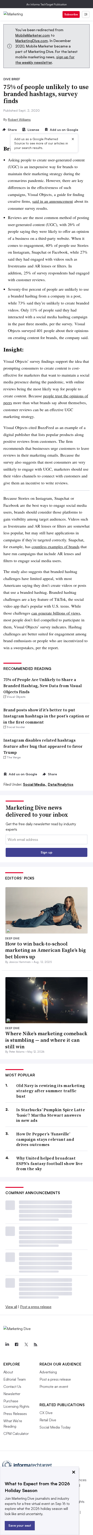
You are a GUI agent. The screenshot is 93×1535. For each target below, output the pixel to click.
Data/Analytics (60, 784)
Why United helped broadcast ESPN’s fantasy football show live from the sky (49, 1163)
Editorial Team (14, 1379)
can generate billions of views (55, 613)
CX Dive (46, 1412)
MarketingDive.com (31, 40)
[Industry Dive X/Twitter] (26, 1344)
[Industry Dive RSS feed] (35, 1344)
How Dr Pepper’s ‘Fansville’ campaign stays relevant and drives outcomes (45, 1139)
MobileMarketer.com (32, 35)
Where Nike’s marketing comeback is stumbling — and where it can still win (46, 1040)
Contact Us (12, 1386)
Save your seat (19, 1525)
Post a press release (35, 1306)
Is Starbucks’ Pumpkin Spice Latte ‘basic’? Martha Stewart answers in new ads (50, 1115)
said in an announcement (52, 201)
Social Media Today (55, 1427)
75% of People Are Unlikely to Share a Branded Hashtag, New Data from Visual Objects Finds (42, 686)
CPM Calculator (16, 1433)
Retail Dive (48, 1420)
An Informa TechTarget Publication (46, 4)
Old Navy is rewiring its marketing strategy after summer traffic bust (50, 1091)
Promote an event (54, 1386)
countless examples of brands (55, 546)
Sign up (46, 852)
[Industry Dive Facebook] (16, 1344)
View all (11, 1306)
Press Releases (15, 1413)
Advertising (48, 1372)
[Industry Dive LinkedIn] (7, 1344)
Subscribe (71, 14)
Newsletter (11, 1393)
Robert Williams (19, 119)
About (8, 1372)
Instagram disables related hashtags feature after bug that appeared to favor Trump (43, 746)
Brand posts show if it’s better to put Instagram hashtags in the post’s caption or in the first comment (46, 716)
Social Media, (35, 784)
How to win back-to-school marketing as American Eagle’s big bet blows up (45, 950)
